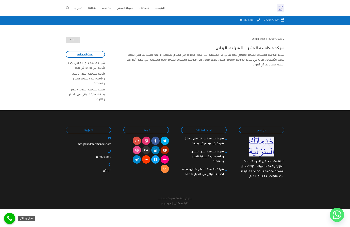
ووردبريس (166, 203)
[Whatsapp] (337, 215)
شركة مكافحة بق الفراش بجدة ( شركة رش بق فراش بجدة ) (85, 65)
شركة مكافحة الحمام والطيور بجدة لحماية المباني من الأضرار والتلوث (87, 95)
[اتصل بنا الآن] (9, 218)
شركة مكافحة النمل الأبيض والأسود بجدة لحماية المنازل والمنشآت (88, 79)
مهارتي (178, 203)
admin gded (259, 39)
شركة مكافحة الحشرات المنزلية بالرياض (250, 48)
